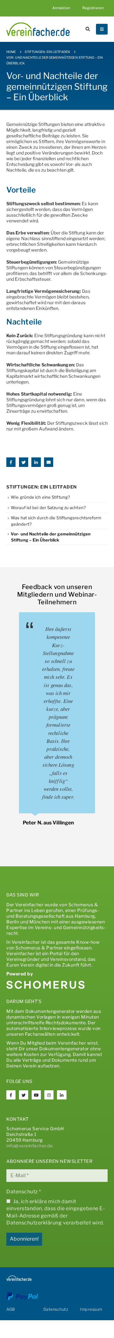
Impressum (91, 1309)
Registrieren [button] (93, 8)
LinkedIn (36, 462)
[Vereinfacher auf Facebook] (11, 1094)
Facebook (11, 462)
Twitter (23, 462)
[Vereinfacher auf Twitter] (23, 1094)
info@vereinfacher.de (29, 1145)
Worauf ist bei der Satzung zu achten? (48, 507)
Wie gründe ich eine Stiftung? (40, 497)
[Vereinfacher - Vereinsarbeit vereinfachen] (38, 29)
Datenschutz (23, 1192)
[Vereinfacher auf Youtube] (36, 1094)
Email (48, 462)
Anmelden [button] (61, 8)
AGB (10, 1309)
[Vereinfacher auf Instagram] (49, 1094)
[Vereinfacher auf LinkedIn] (61, 1094)
